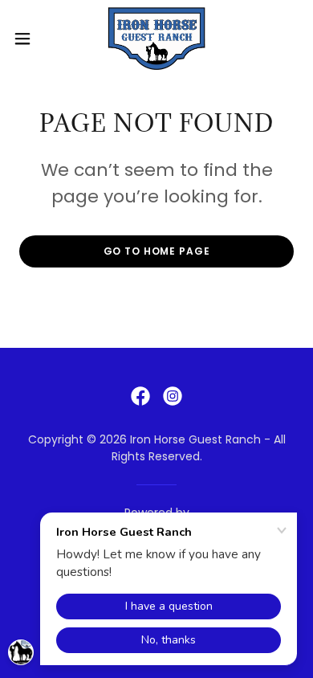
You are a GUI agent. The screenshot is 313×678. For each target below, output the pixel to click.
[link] (156, 38)
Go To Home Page (157, 251)
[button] (28, 38)
